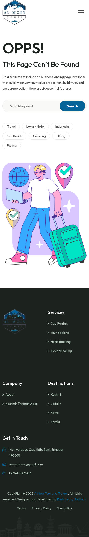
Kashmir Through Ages (21, 403)
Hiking (61, 136)
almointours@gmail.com (26, 464)
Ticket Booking (61, 351)
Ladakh (56, 403)
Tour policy (64, 508)
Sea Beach (14, 136)
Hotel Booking (61, 342)
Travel (11, 126)
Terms (21, 508)
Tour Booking (60, 332)
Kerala (55, 422)
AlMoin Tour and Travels (51, 493)
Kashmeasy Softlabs (71, 499)
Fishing (12, 145)
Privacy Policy (41, 508)
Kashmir (56, 394)
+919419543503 (19, 473)
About (9, 394)
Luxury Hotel (35, 126)
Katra (55, 413)
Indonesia (62, 126)
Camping (39, 136)
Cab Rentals (59, 323)
